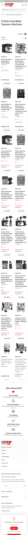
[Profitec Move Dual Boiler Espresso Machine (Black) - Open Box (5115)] (7, 140)
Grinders (3, 450)
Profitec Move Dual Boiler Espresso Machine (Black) (6, 61)
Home (2, 14)
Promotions (4, 466)
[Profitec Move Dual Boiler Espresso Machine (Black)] (7, 48)
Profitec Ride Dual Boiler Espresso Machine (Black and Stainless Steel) (6, 107)
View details (7, 83)
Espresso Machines (6, 447)
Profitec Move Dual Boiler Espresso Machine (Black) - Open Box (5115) (6, 153)
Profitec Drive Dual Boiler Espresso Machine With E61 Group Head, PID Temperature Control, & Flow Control (21, 64)
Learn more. (20, 435)
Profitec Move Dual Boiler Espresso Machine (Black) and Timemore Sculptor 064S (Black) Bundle (6, 195)
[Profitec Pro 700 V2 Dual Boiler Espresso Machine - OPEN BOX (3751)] (21, 307)
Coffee (3, 453)
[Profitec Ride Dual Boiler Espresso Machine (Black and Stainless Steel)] (7, 93)
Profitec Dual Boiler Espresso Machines (14, 14)
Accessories (4, 463)
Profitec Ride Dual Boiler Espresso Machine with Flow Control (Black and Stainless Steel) (20, 154)
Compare (20, 34)
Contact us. (13, 407)
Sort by (3, 37)
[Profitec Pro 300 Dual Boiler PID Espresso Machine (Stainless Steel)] (7, 348)
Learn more (20, 1)
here (11, 426)
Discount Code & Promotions (8, 476)
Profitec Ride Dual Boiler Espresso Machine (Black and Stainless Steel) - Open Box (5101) (20, 195)
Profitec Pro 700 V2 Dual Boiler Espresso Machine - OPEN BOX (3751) (21, 320)
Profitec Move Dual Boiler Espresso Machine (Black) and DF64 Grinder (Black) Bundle (6, 279)
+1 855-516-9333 (5, 510)
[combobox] (14, 9)
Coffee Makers (5, 456)
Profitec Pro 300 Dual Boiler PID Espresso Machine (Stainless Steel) (7, 362)
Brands (3, 460)
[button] (26, 5)
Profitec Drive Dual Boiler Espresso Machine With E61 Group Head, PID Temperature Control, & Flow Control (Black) (21, 109)
